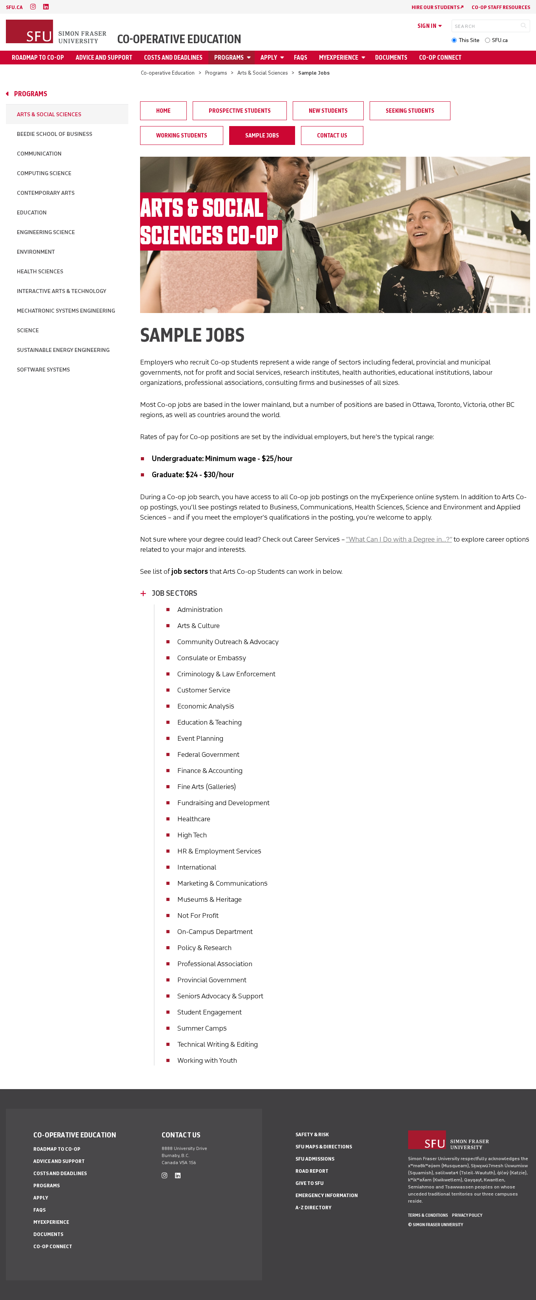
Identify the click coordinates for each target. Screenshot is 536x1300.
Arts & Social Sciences (262, 73)
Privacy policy (467, 1215)
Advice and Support (104, 57)
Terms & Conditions (428, 1215)
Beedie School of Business (54, 134)
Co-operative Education (179, 39)
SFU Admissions (314, 1158)
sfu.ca (14, 7)
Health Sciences (40, 271)
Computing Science (44, 173)
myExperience (338, 57)
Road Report (311, 1171)
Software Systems (43, 369)
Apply (269, 57)
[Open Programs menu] (250, 57)
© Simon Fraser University (435, 1224)
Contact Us (332, 135)
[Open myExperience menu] (364, 57)
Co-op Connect (440, 57)
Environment (36, 252)
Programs (229, 57)
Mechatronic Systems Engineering (66, 311)
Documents (391, 57)
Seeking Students (410, 110)
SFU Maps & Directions (323, 1146)
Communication (39, 153)
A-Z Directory (313, 1207)
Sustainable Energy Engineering (63, 350)
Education (32, 212)
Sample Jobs (262, 135)
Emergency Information (326, 1195)
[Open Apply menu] (283, 57)
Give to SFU (309, 1183)
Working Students (181, 135)
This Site (469, 40)
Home (163, 110)
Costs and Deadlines (173, 57)
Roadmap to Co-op (38, 57)
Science (28, 330)
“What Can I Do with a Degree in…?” (399, 539)
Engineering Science (46, 232)
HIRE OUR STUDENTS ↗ (438, 7)
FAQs (300, 57)
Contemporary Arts (46, 193)
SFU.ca (500, 40)
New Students (328, 110)
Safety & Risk (312, 1134)
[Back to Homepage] (57, 32)
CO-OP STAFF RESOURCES (501, 7)
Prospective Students (240, 110)
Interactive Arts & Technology (61, 291)
